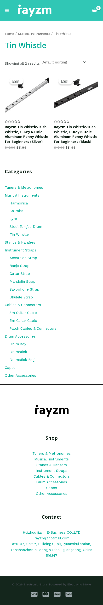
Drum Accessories (20, 336)
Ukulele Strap (21, 297)
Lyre (13, 219)
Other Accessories (20, 375)
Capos (10, 367)
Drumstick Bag (22, 360)
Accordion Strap (23, 258)
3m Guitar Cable (23, 313)
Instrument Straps (20, 250)
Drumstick (18, 352)
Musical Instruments (22, 195)
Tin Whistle (19, 234)
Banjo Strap (19, 266)
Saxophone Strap (24, 289)
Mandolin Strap (22, 281)
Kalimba (16, 211)
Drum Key (18, 344)
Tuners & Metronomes (24, 187)
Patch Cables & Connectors (33, 328)
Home (9, 34)
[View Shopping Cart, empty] (94, 10)
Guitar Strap (20, 273)
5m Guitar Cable (23, 320)
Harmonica (19, 203)
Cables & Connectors (23, 305)
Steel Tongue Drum (26, 226)
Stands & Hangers (20, 242)
